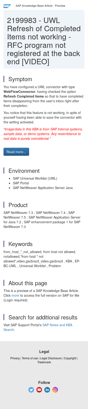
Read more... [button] (16, 151)
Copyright (70, 358)
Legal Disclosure (51, 358)
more (15, 295)
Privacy (15, 358)
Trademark (44, 362)
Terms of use (30, 358)
